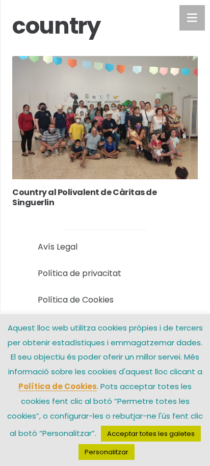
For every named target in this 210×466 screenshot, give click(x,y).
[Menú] (192, 18)
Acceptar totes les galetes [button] (151, 433)
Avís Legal (57, 247)
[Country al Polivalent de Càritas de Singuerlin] (105, 118)
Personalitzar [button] (106, 452)
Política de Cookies (76, 300)
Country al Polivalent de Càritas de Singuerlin (84, 197)
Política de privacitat (79, 273)
